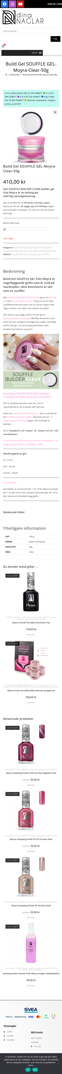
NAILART (24, 769)
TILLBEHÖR (23, 970)
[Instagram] (12, 4)
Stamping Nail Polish (13, 769)
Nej (35, 1070)
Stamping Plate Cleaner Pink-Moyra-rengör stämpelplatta (31, 973)
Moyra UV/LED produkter (47, 617)
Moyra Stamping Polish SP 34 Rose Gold (31, 905)
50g (13, 254)
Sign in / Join (55, 4)
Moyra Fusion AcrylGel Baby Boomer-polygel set (31, 690)
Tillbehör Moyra (21, 968)
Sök (55, 39)
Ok (28, 1070)
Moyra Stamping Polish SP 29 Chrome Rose (31, 839)
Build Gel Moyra (20, 247)
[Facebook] (4, 4)
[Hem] (6, 74)
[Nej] (58, 1063)
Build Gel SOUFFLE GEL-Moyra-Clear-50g (40, 74)
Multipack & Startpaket (39, 685)
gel (34, 254)
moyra (39, 254)
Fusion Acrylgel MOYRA (13, 685)
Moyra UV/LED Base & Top (27, 617)
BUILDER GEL (21, 254)
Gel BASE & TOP (11, 617)
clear (30, 254)
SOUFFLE (46, 254)
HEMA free (26, 685)
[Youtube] (20, 4)
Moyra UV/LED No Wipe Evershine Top (31, 622)
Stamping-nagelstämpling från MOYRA (39, 251)
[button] (35, 53)
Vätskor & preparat (36, 970)
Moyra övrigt (9, 968)
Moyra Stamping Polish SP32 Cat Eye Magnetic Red (31, 773)
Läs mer (31, 634)
